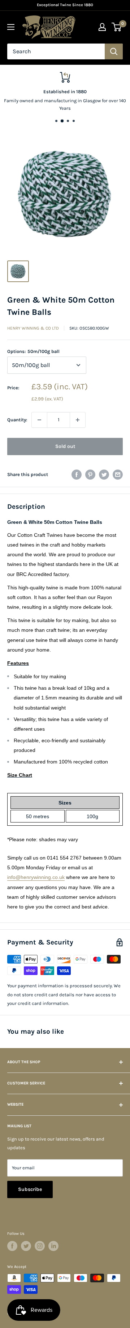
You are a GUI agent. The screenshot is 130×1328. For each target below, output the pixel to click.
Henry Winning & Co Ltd (33, 328)
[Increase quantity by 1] (77, 419)
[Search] (114, 51)
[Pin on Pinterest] (90, 475)
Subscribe (30, 1189)
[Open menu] (10, 27)
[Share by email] (118, 475)
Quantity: (17, 419)
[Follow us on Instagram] (40, 1246)
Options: (33, 351)
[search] (56, 51)
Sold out (65, 446)
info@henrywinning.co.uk (36, 877)
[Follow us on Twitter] (26, 1246)
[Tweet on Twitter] (104, 475)
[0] (116, 27)
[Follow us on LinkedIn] (53, 1246)
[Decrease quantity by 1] (39, 419)
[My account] (102, 27)
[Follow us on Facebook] (12, 1246)
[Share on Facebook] (77, 475)
